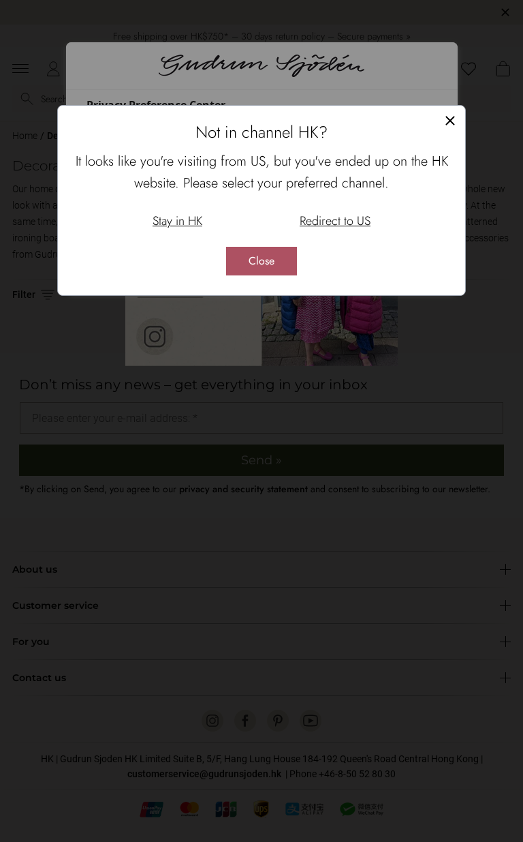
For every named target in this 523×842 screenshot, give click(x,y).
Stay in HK (177, 221)
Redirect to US (335, 221)
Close (261, 261)
